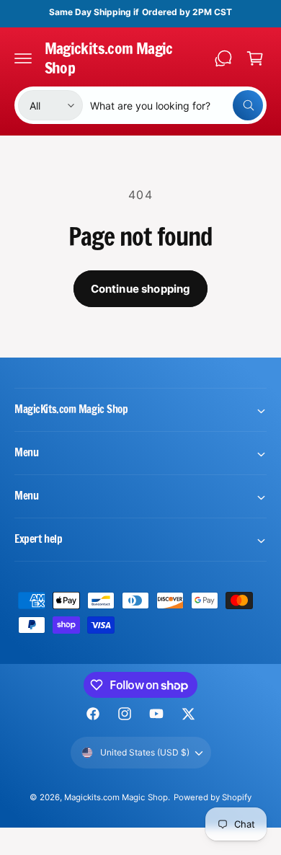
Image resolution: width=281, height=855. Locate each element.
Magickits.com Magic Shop (115, 797)
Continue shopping (141, 289)
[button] (23, 58)
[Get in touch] (223, 58)
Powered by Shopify (212, 797)
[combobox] (176, 105)
